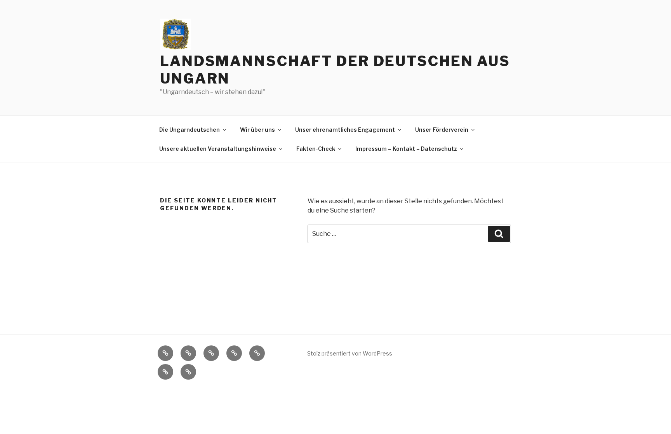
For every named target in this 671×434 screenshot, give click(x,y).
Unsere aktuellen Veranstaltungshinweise (217, 148)
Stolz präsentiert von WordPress (349, 353)
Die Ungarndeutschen (189, 129)
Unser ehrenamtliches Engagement (345, 129)
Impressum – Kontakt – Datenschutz (406, 148)
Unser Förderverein (441, 129)
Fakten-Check (315, 148)
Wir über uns (257, 129)
